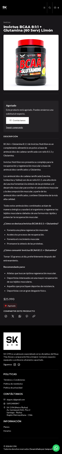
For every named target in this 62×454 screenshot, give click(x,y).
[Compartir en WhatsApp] (19, 316)
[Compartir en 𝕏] (12, 316)
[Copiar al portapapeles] (33, 316)
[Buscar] (49, 7)
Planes (6, 427)
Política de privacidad (12, 387)
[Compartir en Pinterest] (26, 316)
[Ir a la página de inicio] (4, 8)
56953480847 (13, 403)
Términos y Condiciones (14, 380)
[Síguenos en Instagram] (14, 364)
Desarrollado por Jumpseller (42, 449)
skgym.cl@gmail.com (16, 399)
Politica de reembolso (13, 383)
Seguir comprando (14, 128)
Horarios (7, 431)
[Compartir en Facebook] (5, 316)
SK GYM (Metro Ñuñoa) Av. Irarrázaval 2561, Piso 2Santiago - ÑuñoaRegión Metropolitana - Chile (19, 411)
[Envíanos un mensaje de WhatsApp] (56, 448)
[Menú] (44, 7)
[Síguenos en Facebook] (18, 364)
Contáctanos (19, 120)
